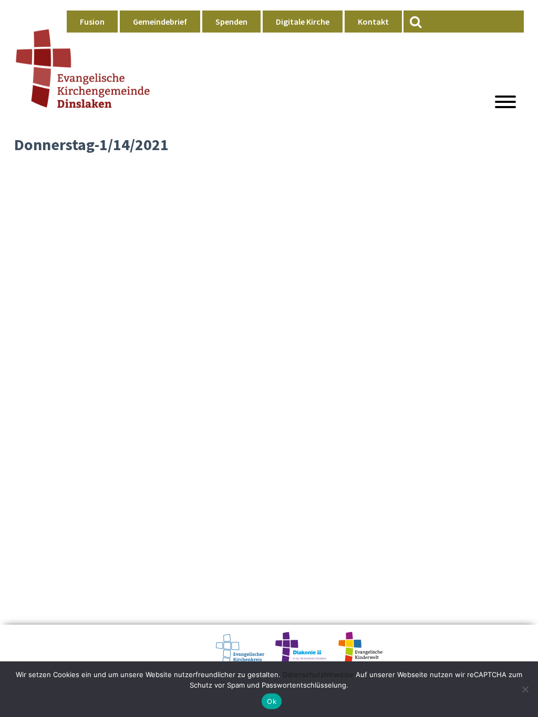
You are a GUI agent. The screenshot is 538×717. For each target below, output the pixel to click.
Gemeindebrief (160, 21)
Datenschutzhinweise (318, 674)
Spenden (231, 21)
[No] (525, 689)
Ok (271, 701)
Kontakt (373, 21)
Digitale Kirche (302, 21)
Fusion (92, 21)
